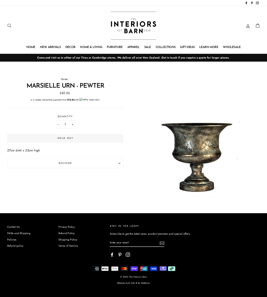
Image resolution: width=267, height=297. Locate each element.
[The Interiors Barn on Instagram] (128, 254)
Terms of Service (68, 246)
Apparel (133, 47)
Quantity (65, 116)
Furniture (115, 47)
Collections (165, 47)
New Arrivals (50, 47)
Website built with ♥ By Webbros (133, 282)
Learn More (208, 47)
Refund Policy (66, 233)
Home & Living (91, 47)
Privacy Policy (66, 227)
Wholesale (232, 47)
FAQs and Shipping (18, 233)
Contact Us (13, 227)
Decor (70, 47)
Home (30, 47)
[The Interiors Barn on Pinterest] (120, 254)
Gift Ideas (187, 47)
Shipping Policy (67, 239)
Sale (147, 47)
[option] (133, 58)
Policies (11, 239)
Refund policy (15, 246)
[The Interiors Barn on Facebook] (112, 254)
